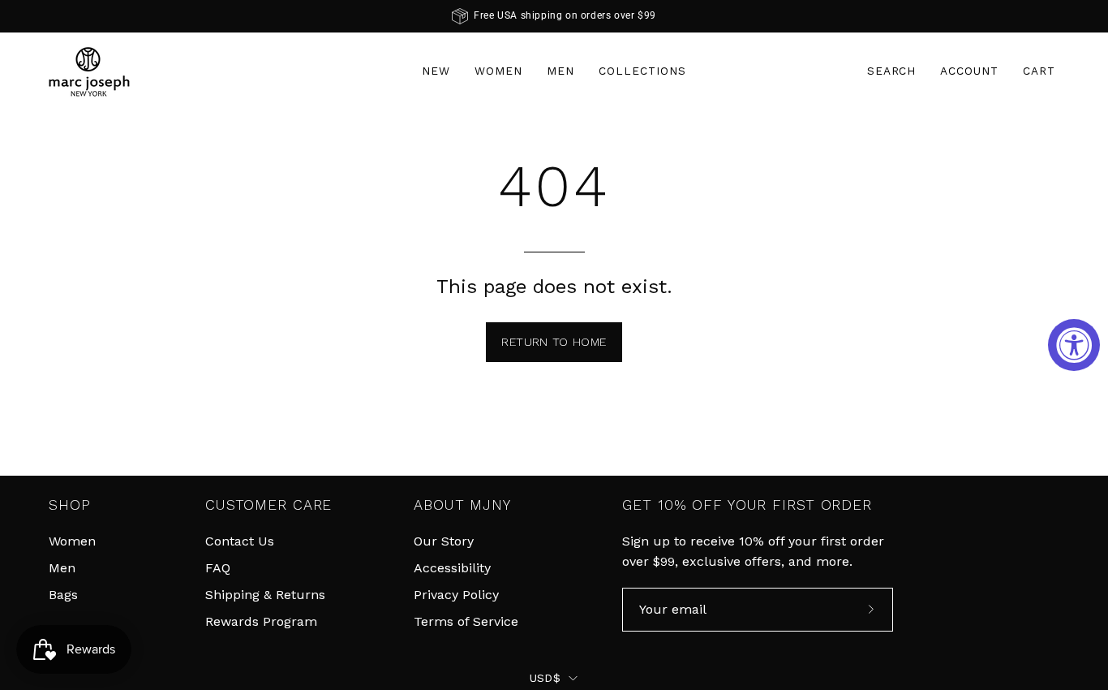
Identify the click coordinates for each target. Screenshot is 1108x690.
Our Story (444, 541)
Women (72, 541)
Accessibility (452, 568)
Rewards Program (261, 621)
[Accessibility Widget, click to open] (1074, 345)
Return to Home (553, 341)
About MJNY (462, 505)
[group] (554, 16)
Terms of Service (466, 621)
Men (62, 568)
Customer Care (268, 505)
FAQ (217, 568)
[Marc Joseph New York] (89, 71)
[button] (892, 71)
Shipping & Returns (265, 594)
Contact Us (239, 541)
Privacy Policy (456, 594)
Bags (63, 594)
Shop (70, 505)
